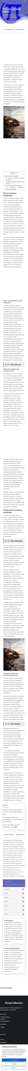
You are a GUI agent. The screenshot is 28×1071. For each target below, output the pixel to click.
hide (16, 172)
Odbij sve (14, 1068)
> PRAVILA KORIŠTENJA (5, 1021)
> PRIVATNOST (3, 1024)
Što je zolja (8, 920)
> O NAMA (2, 1027)
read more (7, 941)
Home (5, 21)
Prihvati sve (14, 1060)
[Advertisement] (14, 49)
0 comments (13, 17)
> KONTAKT (2, 1019)
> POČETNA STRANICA (5, 1017)
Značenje (6, 17)
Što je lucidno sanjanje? (11, 176)
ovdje (15, 827)
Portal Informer (9, 15)
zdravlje (19, 239)
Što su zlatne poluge (11, 948)
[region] (14, 1057)
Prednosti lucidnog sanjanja (13, 185)
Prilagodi (14, 1064)
